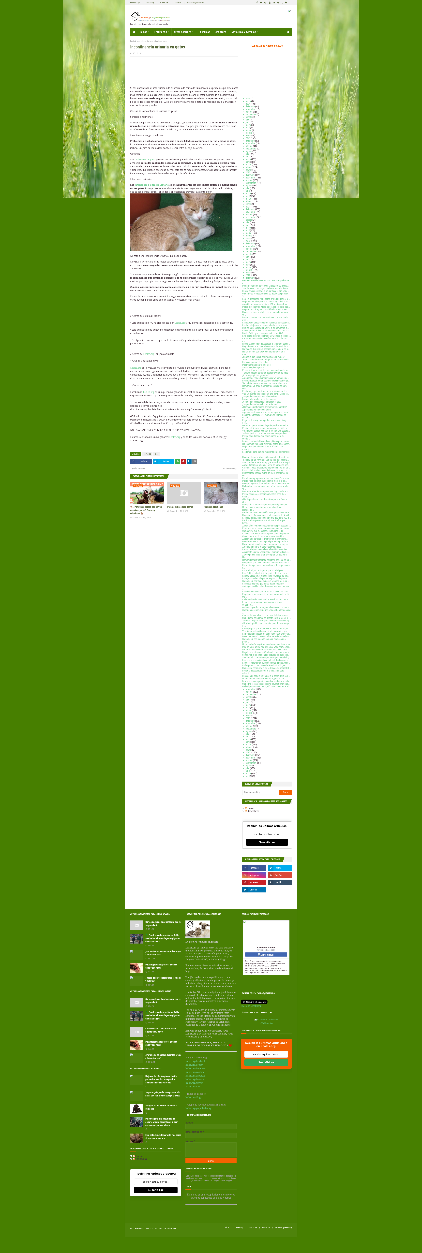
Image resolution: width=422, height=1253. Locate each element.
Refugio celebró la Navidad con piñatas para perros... (266, 441)
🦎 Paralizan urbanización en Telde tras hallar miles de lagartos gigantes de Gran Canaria (162, 938)
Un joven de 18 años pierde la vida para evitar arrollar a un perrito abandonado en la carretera (161, 1079)
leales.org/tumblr (194, 1082)
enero (248, 135)
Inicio (132, 41)
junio (248, 122)
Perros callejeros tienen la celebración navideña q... (265, 549)
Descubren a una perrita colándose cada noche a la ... (266, 681)
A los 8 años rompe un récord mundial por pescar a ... (266, 525)
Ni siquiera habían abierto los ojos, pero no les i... (264, 678)
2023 (248, 138)
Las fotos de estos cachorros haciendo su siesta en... (266, 322)
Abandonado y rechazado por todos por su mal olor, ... (266, 657)
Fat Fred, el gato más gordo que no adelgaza (262, 570)
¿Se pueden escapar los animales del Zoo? (261, 401)
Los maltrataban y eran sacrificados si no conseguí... (266, 380)
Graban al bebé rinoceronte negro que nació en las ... (266, 467)
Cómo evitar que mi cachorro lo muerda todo (262, 531)
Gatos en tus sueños (213, 507)
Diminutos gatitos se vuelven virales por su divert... (265, 285)
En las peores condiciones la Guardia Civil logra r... (265, 665)
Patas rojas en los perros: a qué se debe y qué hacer (161, 966)
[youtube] (269, 2)
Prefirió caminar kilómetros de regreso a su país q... (265, 649)
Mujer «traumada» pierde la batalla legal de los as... (266, 301)
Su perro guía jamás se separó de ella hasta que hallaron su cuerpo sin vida (163, 1094)
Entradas (251, 808)
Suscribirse (267, 842)
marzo (249, 130)
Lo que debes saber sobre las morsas (259, 399)
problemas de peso (145, 159)
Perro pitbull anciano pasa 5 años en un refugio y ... (265, 470)
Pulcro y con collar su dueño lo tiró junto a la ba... (264, 481)
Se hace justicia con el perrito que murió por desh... (265, 433)
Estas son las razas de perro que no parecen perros (265, 528)
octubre (249, 111)
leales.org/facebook (195, 1061)
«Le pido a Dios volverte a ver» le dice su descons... (265, 459)
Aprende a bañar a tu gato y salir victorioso (261, 546)
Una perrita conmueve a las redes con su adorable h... (266, 668)
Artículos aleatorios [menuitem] (243, 32)
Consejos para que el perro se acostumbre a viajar (265, 628)
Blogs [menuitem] (143, 32)
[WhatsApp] (177, 461)
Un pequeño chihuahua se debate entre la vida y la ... (266, 618)
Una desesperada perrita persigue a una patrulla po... (266, 541)
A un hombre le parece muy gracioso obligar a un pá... (267, 462)
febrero (249, 132)
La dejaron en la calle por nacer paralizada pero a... (265, 578)
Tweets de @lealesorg (251, 1006)
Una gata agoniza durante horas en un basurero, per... (266, 483)
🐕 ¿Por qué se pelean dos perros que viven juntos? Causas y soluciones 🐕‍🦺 (146, 510)
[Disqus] (184, 563)
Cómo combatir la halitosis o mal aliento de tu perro (160, 1030)
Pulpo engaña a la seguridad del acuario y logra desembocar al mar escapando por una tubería (161, 1121)
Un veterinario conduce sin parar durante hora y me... (266, 544)
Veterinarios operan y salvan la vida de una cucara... (266, 430)
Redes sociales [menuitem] (182, 32)
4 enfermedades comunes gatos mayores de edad (265, 372)
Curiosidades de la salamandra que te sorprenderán (163, 924)
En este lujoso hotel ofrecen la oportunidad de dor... (265, 575)
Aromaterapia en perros (253, 367)
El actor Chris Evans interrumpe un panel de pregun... (266, 533)
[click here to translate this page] (289, 11)
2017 (248, 752)
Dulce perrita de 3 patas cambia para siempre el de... (266, 636)
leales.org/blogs (193, 1097)
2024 (248, 103)
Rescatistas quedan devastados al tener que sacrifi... (266, 343)
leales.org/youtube (194, 1072)
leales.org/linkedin (194, 1079)
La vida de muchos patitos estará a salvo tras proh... (266, 591)
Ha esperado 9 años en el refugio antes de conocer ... (266, 444)
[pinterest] (278, 2)
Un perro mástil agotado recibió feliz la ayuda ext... (265, 309)
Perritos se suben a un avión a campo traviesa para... (266, 512)
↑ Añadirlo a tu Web (266, 1023)
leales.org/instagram (195, 1068)
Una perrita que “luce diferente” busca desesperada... (266, 562)
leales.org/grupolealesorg (198, 1108)
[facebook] (257, 2)
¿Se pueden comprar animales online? (259, 396)
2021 (248, 206)
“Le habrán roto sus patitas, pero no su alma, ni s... (265, 383)
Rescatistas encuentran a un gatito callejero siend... (265, 291)
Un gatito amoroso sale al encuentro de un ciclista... (266, 346)
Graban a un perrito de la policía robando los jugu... (265, 581)
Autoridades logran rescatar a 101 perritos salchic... (265, 304)
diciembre (250, 106)
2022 (248, 172)
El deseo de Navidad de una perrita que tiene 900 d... (266, 517)
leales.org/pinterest (195, 1075)
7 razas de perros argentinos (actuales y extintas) (163, 979)
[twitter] (261, 2)
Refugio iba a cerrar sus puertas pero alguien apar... (265, 504)
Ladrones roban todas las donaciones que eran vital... (266, 633)
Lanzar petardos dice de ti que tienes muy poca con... (266, 330)
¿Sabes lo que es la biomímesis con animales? (263, 357)
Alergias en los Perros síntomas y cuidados (161, 1107)
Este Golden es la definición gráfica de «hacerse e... (265, 573)
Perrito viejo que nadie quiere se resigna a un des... (265, 391)
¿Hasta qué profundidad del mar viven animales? (264, 407)
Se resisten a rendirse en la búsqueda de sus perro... (266, 655)
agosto (249, 117)
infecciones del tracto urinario (152, 184)
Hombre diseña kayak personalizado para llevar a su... (267, 644)
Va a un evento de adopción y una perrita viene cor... (266, 394)
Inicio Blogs (135, 2)
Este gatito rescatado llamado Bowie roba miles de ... (266, 336)
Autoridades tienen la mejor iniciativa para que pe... (265, 378)
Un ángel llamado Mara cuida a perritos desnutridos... (266, 457)
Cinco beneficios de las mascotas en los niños (263, 536)
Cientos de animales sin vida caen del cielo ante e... (266, 615)
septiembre (251, 114)
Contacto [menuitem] (220, 32)
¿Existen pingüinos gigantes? (255, 375)
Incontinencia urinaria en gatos (256, 365)
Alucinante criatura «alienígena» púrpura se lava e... (266, 552)
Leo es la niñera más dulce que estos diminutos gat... (266, 662)
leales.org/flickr (193, 1086)
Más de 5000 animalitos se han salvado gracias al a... (266, 647)
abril (248, 127)
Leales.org (150, 2)
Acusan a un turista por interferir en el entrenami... (265, 539)
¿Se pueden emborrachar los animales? (260, 404)
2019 (248, 275)
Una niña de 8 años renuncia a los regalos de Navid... (266, 515)
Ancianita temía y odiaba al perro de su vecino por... (265, 465)
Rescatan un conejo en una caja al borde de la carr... (266, 676)
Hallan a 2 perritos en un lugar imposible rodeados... (266, 425)
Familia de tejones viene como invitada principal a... (266, 299)
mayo (248, 101)
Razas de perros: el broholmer (255, 362)
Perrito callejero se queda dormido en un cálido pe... (266, 428)
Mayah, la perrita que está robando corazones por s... (266, 652)
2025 (248, 98)
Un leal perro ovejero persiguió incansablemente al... (266, 686)
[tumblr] (282, 2)
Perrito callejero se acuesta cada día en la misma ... (265, 325)
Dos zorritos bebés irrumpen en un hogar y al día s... (266, 491)
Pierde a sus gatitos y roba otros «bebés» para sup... (266, 307)
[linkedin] (274, 2)
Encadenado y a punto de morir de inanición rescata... (266, 478)
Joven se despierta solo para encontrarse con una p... (266, 620)
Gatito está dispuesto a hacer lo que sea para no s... (266, 349)
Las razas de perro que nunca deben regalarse (263, 583)
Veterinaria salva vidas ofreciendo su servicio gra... (265, 631)
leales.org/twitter (194, 1064)
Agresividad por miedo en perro (256, 409)
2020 (248, 241)
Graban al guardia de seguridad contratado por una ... (266, 607)
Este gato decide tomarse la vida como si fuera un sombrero (163, 1137)
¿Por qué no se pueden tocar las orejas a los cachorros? (163, 953)
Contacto (177, 2)
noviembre (251, 109)
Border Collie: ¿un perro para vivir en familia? (262, 333)
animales (147, 454)
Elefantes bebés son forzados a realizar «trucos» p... (266, 599)
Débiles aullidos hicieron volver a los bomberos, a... (265, 328)
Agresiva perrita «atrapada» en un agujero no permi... (266, 412)
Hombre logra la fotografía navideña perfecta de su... (266, 560)
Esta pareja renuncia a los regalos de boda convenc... (266, 660)
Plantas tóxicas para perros (180, 507)
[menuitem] (134, 32)
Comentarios (253, 811)
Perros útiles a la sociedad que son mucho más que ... (267, 370)
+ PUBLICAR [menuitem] (204, 32)
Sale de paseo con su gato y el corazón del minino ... (266, 288)
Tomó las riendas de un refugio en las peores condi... (266, 359)
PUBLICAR (164, 2)
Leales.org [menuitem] (160, 32)
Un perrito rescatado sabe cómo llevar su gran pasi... (266, 684)
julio (248, 119)
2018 (248, 718)
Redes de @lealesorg (195, 2)
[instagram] (265, 2)
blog (138, 41)
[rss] (285, 2)
